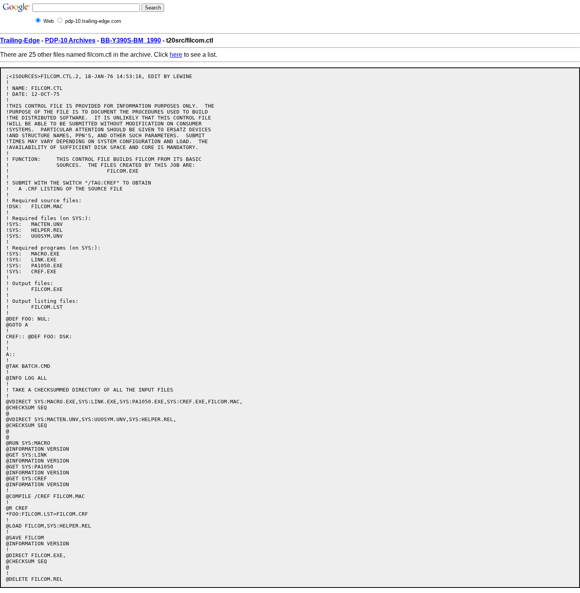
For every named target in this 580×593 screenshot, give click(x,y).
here (176, 54)
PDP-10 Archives (70, 40)
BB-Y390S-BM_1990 (131, 40)
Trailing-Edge (20, 40)
